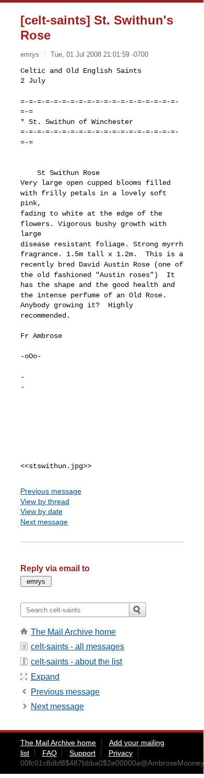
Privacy (121, 753)
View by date (41, 511)
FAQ (49, 753)
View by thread (44, 501)
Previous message (50, 491)
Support (82, 753)
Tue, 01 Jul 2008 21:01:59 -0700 (99, 54)
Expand (45, 676)
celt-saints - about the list (76, 661)
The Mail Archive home (73, 632)
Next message (44, 522)
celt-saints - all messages (77, 646)
